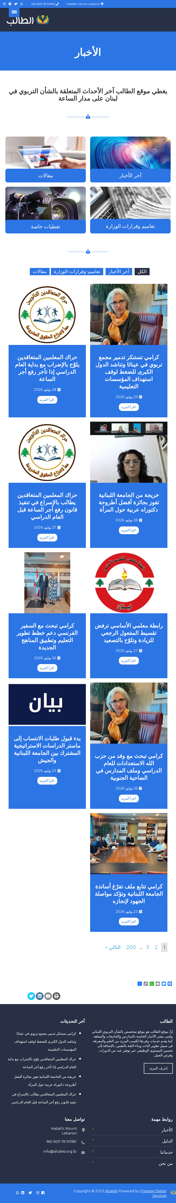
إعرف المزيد (158, 1068)
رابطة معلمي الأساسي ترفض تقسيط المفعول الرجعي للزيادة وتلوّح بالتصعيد (129, 633)
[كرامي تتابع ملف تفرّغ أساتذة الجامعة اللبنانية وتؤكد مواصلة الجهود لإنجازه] (128, 843)
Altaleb (111, 1191)
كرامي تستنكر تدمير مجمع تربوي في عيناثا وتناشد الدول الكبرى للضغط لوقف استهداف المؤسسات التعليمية (129, 372)
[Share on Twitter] (31, 996)
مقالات (45, 175)
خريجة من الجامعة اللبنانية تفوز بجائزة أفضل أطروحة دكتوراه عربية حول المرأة (129, 502)
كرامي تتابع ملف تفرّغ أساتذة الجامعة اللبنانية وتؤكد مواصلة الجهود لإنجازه (129, 893)
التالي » (113, 947)
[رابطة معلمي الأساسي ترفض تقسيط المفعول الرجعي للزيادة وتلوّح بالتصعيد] (128, 582)
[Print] (56, 996)
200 (131, 947)
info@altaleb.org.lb (60, 1151)
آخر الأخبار (130, 175)
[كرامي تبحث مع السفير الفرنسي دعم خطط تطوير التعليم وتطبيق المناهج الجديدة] (47, 582)
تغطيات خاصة (45, 226)
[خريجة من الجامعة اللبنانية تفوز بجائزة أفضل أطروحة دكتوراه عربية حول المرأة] (128, 452)
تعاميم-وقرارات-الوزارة (77, 271)
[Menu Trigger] (14, 11)
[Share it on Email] (48, 996)
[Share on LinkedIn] (40, 996)
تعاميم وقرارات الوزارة (130, 226)
